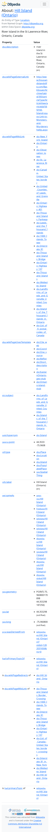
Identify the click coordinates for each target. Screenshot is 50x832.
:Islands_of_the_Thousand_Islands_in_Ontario (41, 315)
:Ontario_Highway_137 (41, 266)
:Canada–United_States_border (42, 176)
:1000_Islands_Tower (41, 239)
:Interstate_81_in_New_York (41, 761)
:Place (41, 452)
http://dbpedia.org (33, 23)
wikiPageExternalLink (15, 76)
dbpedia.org (28, 26)
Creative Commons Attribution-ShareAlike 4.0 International (25, 823)
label (7, 482)
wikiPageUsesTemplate (16, 342)
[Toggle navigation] (44, 4)
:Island (41, 435)
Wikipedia (40, 817)
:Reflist (41, 358)
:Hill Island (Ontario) (41, 512)
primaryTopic (13, 788)
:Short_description (41, 365)
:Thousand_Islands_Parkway (42, 216)
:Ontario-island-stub (41, 385)
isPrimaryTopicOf (13, 658)
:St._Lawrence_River (41, 163)
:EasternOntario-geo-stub (41, 375)
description (10, 46)
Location (24, 20)
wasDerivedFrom (13, 631)
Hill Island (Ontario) (17, 13)
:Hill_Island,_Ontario (41, 678)
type (6, 452)
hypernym (10, 435)
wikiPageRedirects (16, 675)
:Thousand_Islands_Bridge (42, 256)
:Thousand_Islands (42, 276)
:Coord (41, 348)
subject (7, 395)
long (6, 621)
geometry (9, 591)
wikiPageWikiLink (13, 136)
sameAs (8, 495)
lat (5, 611)
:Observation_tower (41, 153)
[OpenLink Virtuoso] (14, 809)
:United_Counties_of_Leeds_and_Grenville (42, 193)
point (8, 442)
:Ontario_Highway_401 (41, 206)
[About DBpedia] (11, 4)
